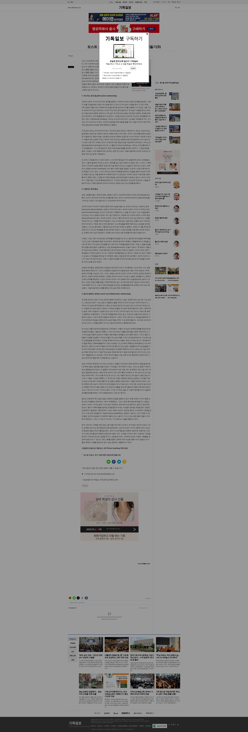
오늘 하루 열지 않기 (142, 83)
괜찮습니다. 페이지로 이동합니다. (112, 78)
